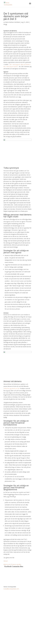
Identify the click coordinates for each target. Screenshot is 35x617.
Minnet (6, 561)
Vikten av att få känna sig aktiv (12, 564)
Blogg (5, 24)
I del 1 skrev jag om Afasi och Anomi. (19, 64)
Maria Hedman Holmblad (12, 22)
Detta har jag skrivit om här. (12, 388)
